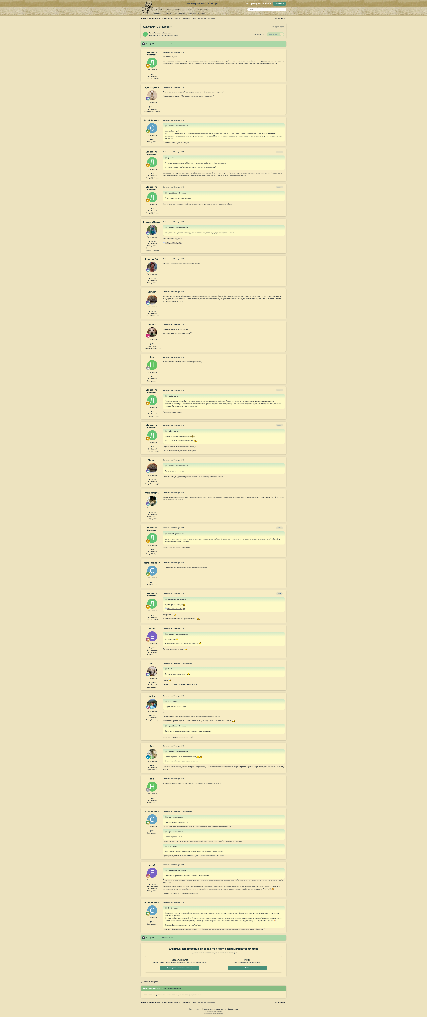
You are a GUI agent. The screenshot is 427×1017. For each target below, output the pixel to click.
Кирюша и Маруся (151, 222)
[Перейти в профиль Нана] (152, 365)
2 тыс (153, 715)
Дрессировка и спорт (170, 35)
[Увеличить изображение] (172, 243)
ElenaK (152, 628)
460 (153, 765)
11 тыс (153, 107)
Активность (179, 10)
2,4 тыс (153, 648)
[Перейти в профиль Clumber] (152, 300)
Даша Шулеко (152, 87)
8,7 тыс (153, 683)
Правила (168, 13)
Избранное (202, 10)
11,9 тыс (153, 241)
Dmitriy (151, 696)
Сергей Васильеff (151, 120)
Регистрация (279, 3)
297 (153, 344)
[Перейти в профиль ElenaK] (152, 636)
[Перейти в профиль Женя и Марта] (152, 501)
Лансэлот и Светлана (162, 33)
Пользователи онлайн (197, 13)
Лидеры (191, 10)
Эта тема (275, 9)
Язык (191, 1009)
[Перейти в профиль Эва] (152, 754)
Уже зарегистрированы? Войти (258, 4)
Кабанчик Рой (151, 259)
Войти (247, 968)
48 (153, 74)
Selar (151, 663)
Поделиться (260, 34)
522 (153, 139)
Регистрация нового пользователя (179, 968)
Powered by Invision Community (213, 1014)
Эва (152, 746)
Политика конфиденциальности (214, 1009)
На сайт (159, 10)
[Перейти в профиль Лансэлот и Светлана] (145, 34)
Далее (152, 44)
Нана (151, 357)
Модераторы (180, 13)
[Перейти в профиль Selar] (152, 671)
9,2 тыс (153, 278)
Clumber (152, 292)
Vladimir (152, 324)
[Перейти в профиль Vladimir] (152, 332)
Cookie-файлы (233, 1009)
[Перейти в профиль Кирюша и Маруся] (152, 230)
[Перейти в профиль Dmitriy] (152, 704)
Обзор (168, 10)
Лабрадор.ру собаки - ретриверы (201, 3)
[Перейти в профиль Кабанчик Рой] (152, 267)
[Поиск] (283, 9)
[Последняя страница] (157, 43)
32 (153, 376)
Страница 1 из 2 (167, 44)
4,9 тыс (153, 512)
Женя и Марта (152, 493)
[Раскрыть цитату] (166, 126)
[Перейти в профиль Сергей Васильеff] (152, 128)
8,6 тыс (153, 311)
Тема (197, 1009)
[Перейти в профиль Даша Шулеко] (152, 95)
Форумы (157, 13)
